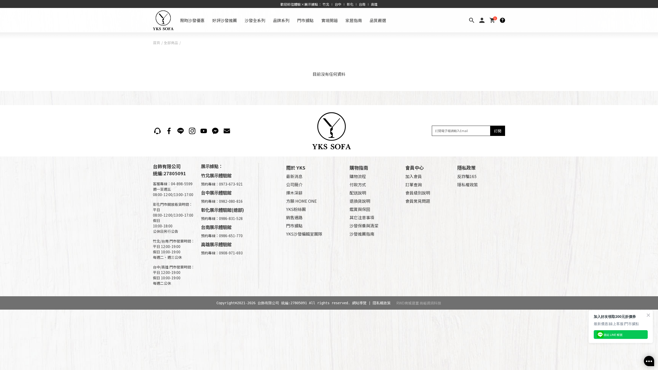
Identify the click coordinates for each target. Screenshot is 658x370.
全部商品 (171, 42)
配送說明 (358, 193)
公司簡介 (294, 184)
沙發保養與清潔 (364, 226)
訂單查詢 (413, 184)
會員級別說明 (417, 193)
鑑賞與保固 (360, 209)
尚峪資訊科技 (430, 303)
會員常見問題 (417, 201)
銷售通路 (294, 217)
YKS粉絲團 (296, 209)
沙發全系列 (255, 20)
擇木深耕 (294, 193)
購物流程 (358, 176)
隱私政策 (466, 167)
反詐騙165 (467, 176)
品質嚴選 (378, 20)
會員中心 (414, 167)
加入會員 (413, 176)
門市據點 (305, 20)
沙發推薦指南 (362, 234)
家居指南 (353, 20)
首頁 (156, 42)
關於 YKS (295, 167)
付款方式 (358, 184)
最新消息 (294, 176)
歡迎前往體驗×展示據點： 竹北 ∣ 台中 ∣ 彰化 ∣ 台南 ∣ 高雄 (329, 4)
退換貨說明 (360, 201)
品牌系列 (281, 20)
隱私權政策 (467, 184)
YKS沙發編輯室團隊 (304, 234)
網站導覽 (359, 303)
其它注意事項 (362, 217)
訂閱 (497, 130)
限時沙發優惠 (192, 20)
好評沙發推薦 (224, 20)
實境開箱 (329, 20)
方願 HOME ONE (301, 201)
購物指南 (359, 167)
